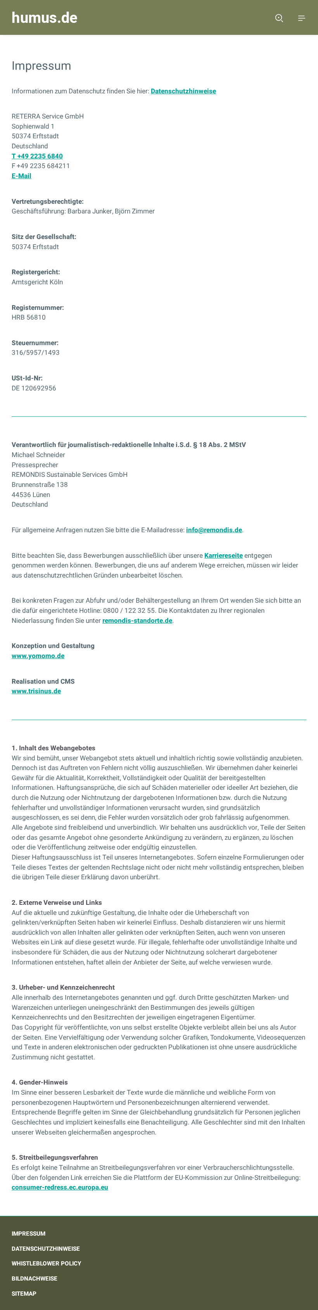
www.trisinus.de (36, 691)
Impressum (28, 1233)
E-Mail (21, 176)
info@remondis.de (214, 530)
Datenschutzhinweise (183, 91)
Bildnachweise (34, 1278)
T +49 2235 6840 (37, 156)
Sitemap (24, 1293)
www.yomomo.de (38, 656)
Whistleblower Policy (46, 1263)
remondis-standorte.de (137, 621)
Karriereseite (223, 555)
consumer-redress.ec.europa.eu (60, 1187)
